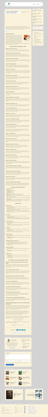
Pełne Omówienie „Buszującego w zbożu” (38, 34)
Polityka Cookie (3, 408)
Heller (29, 409)
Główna (22, 11)
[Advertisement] (18, 20)
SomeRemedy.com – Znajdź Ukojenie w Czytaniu (6, 413)
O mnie (2, 406)
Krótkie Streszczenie (36, 32)
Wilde (33, 413)
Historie (15, 406)
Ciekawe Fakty (36, 38)
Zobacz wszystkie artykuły (11, 347)
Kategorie (34, 4)
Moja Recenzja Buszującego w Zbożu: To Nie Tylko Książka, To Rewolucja (38, 42)
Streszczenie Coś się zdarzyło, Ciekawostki (31, 395)
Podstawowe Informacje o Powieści (37, 36)
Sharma (29, 413)
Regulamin (3, 411)
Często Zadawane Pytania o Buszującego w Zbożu (37, 40)
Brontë (33, 406)
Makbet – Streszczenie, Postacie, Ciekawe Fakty (17, 394)
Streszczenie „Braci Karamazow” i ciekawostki (26, 382)
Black (29, 406)
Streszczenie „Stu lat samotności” (26, 343)
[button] (10, 31)
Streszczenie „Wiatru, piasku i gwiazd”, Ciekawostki (25, 346)
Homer (33, 409)
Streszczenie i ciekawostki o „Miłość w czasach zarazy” (26, 377)
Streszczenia (25, 11)
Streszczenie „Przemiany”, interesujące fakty (13, 382)
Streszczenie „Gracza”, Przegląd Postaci (26, 340)
